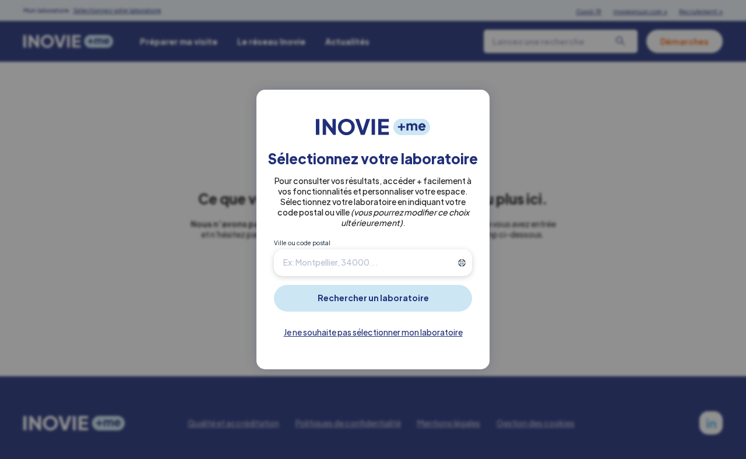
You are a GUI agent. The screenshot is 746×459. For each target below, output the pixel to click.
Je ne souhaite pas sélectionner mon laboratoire (373, 332)
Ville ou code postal (302, 242)
